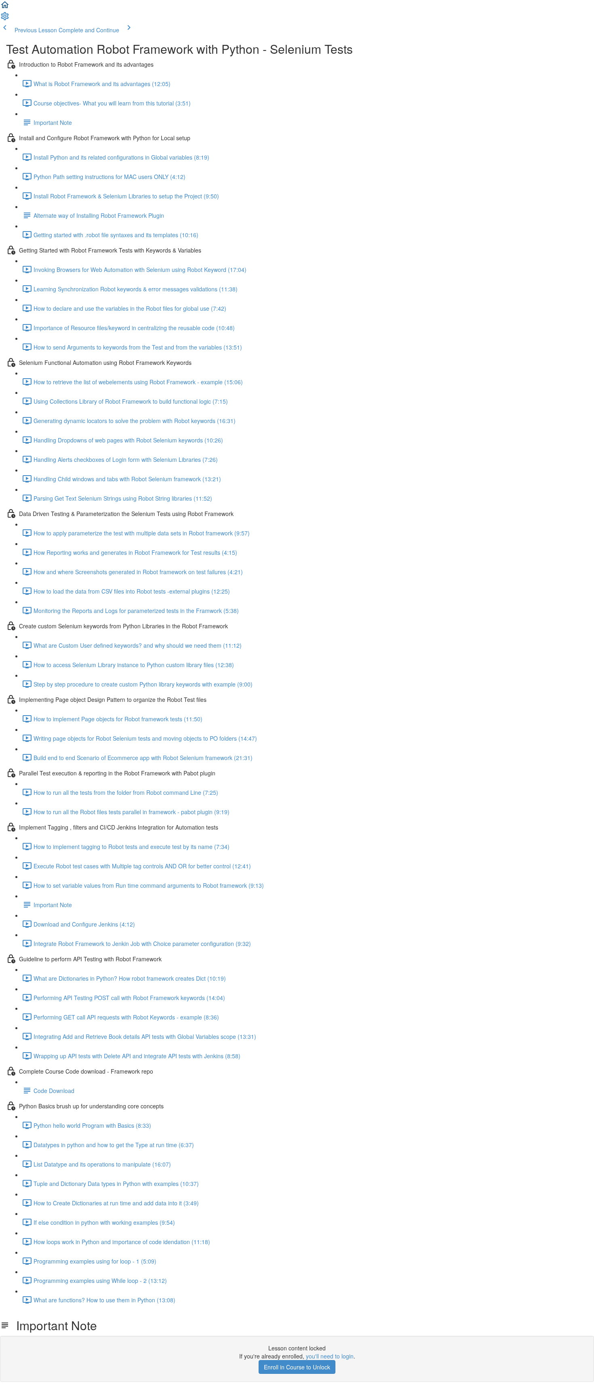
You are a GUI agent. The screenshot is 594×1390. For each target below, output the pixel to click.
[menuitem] (5, 19)
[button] (5, 7)
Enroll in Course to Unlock (297, 1367)
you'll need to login (330, 1356)
